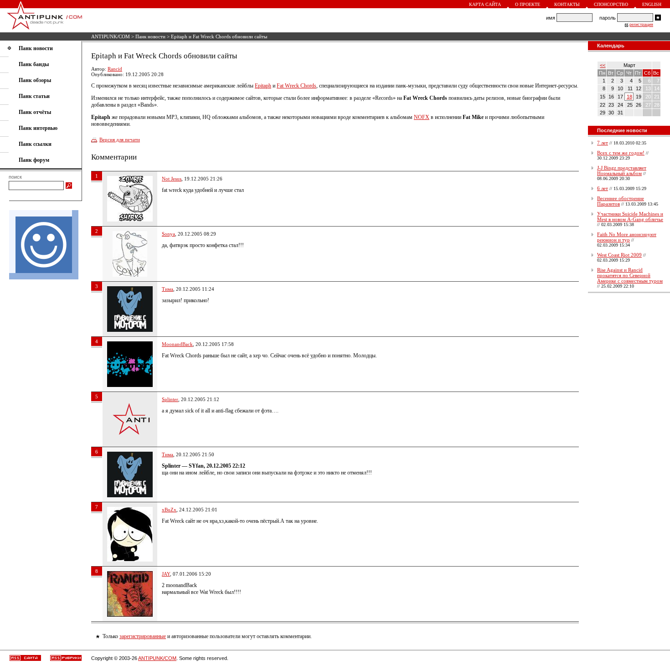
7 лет (602, 142)
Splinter (170, 399)
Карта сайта (485, 4)
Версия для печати (119, 139)
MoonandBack (177, 344)
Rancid (115, 69)
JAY (166, 574)
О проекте (527, 4)
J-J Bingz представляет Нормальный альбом (621, 170)
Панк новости (150, 36)
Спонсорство (611, 4)
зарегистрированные (142, 636)
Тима (167, 289)
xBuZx (169, 509)
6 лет (602, 188)
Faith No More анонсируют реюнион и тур (626, 237)
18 (629, 96)
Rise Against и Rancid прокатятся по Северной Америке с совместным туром (630, 275)
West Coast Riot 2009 (619, 255)
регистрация (641, 24)
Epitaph (263, 85)
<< (602, 65)
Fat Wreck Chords (296, 85)
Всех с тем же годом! (620, 152)
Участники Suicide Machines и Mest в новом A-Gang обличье (630, 216)
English (651, 4)
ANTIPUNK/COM (110, 36)
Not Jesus (171, 178)
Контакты (567, 4)
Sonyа (168, 234)
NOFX (421, 117)
